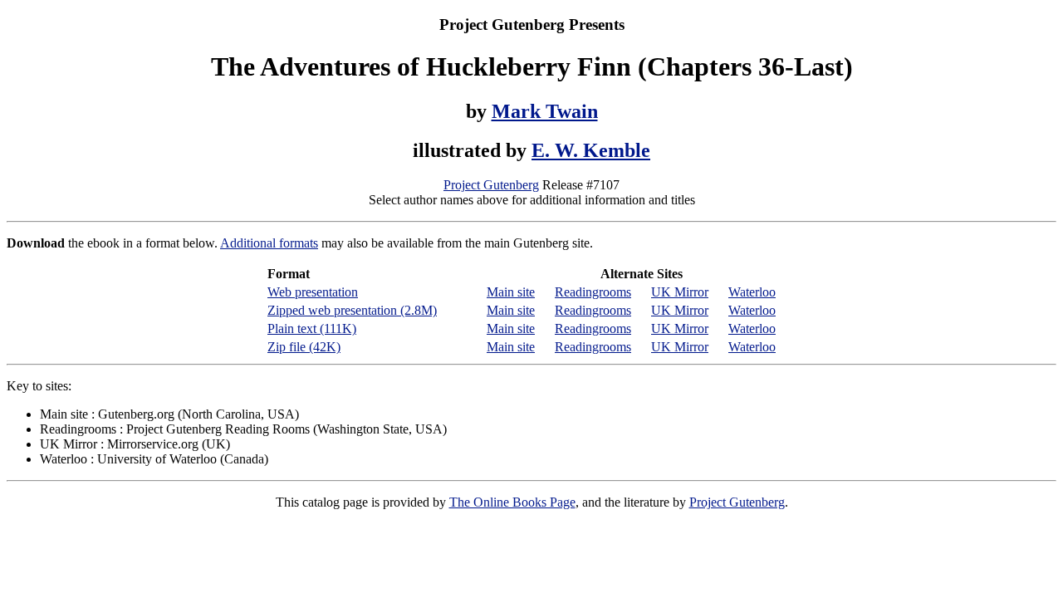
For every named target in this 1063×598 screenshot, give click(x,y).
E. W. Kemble (591, 150)
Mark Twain (545, 111)
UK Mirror (679, 292)
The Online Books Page (512, 502)
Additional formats (269, 243)
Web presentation (312, 292)
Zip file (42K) (303, 347)
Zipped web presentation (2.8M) (352, 310)
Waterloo (752, 292)
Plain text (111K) (311, 328)
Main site (511, 292)
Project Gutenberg (491, 185)
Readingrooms (593, 292)
